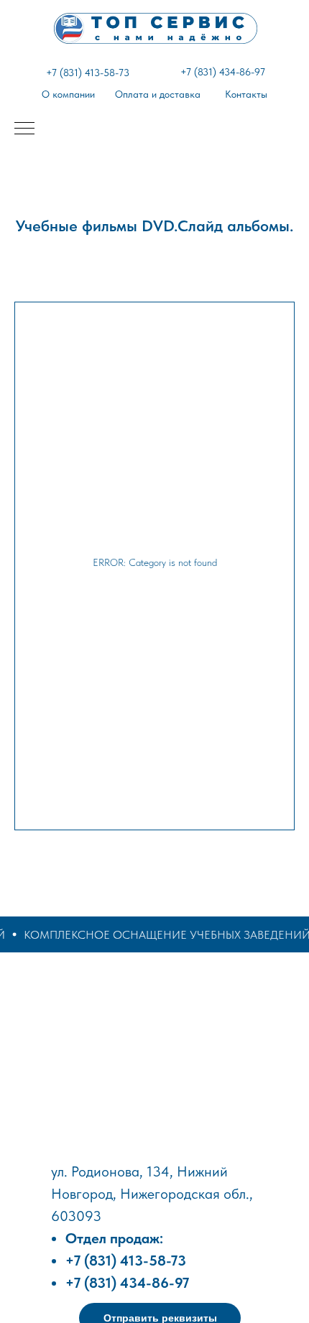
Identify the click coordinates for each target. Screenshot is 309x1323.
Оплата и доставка (157, 94)
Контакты (246, 94)
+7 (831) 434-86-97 (222, 72)
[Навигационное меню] (24, 129)
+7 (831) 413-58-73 (87, 72)
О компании (68, 94)
